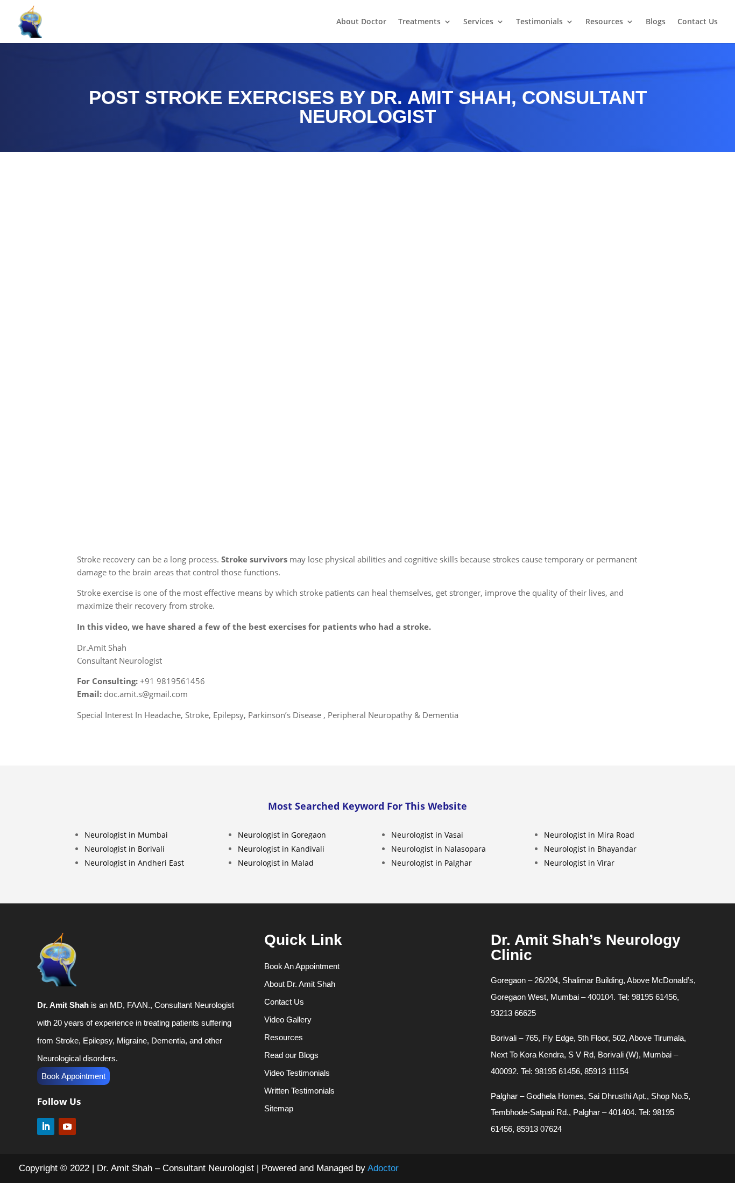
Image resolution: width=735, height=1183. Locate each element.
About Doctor (361, 22)
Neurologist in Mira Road (589, 835)
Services (478, 22)
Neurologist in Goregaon (282, 835)
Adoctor (383, 1168)
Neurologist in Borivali (124, 849)
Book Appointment (73, 1076)
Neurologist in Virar (579, 863)
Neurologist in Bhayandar (590, 849)
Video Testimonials (297, 1072)
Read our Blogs (291, 1055)
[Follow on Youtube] (67, 1126)
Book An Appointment (302, 966)
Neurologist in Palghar (431, 863)
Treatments (419, 22)
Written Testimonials (299, 1090)
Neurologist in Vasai (427, 835)
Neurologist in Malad (276, 863)
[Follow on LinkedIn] (45, 1126)
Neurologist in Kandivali (281, 849)
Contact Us (697, 22)
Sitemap (278, 1108)
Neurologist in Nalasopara (438, 849)
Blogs (656, 22)
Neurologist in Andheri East (134, 863)
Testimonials (539, 22)
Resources (604, 22)
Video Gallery (288, 1019)
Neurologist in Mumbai (126, 835)
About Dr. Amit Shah (299, 984)
